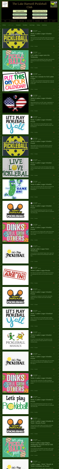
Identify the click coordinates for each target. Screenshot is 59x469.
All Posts (4, 25)
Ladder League (11, 25)
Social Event (44, 25)
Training (38, 25)
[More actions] (54, 31)
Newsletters (25, 25)
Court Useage (31, 25)
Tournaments (18, 25)
